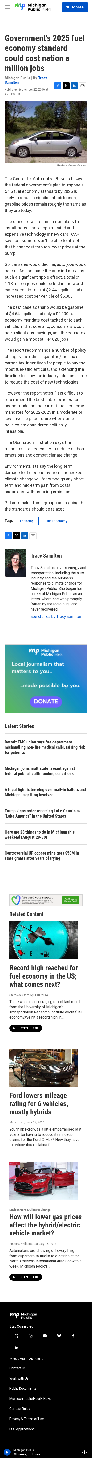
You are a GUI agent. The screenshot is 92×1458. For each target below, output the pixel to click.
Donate (77, 7)
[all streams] (85, 1452)
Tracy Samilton (46, 556)
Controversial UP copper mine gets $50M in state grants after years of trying (42, 856)
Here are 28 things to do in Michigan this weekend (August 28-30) (40, 835)
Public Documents (22, 1388)
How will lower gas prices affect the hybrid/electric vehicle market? (45, 1225)
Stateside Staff (19, 995)
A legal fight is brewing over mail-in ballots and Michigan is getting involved (45, 792)
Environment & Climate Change (30, 1210)
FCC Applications (21, 1429)
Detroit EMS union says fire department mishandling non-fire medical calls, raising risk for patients (45, 747)
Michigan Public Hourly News (30, 1398)
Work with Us (19, 1378)
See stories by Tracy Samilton (57, 616)
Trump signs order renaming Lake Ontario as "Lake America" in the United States (42, 813)
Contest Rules (19, 1409)
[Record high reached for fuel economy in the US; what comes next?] (43, 940)
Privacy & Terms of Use (26, 1419)
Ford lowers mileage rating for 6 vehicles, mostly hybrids (38, 1103)
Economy (27, 521)
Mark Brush (16, 1122)
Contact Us (17, 1368)
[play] (7, 1452)
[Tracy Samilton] (15, 563)
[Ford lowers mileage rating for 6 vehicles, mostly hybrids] (43, 1068)
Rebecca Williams (20, 1244)
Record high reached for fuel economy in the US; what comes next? (43, 976)
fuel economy (57, 521)
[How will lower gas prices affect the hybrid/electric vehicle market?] (43, 1181)
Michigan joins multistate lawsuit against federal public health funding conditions (40, 771)
